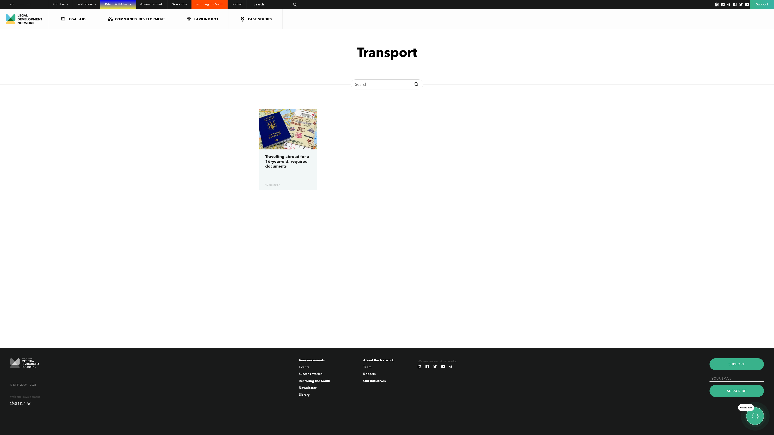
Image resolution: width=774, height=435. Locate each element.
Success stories (310, 374)
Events (304, 367)
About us (58, 4)
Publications (84, 4)
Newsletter (179, 4)
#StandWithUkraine (118, 4)
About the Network (378, 360)
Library (304, 395)
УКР (12, 4)
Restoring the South (209, 4)
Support (736, 364)
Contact (237, 4)
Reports (369, 374)
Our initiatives (374, 381)
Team (367, 367)
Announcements (151, 4)
